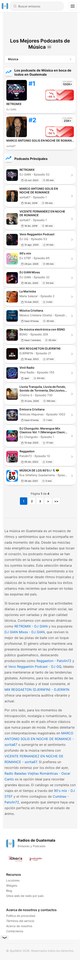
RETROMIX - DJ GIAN (31, 626)
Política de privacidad (20, 915)
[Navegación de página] (73, 6)
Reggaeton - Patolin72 (54, 661)
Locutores (12, 880)
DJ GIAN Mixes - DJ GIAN (25, 632)
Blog (9, 890)
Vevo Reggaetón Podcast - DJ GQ (34, 666)
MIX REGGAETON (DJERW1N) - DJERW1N (37, 689)
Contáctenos (14, 931)
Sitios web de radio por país (24, 896)
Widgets (11, 885)
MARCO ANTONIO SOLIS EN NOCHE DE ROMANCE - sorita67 (39, 739)
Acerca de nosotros (19, 926)
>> (56, 501)
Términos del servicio (20, 921)
